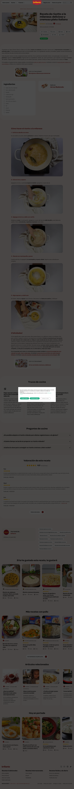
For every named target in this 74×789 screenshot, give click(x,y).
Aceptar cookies (24, 398)
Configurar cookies (45, 398)
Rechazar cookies (34, 398)
